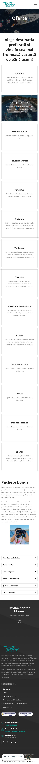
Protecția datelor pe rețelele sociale (15, 703)
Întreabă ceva (7, 707)
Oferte (5, 693)
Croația (19, 393)
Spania (19, 452)
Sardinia (19, 73)
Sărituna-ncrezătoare (11, 578)
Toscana (19, 277)
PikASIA (19, 335)
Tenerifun (20, 190)
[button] (19, 558)
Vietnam (19, 219)
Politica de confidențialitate (12, 700)
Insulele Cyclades (19, 364)
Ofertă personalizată (19, 102)
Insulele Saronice (19, 160)
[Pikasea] (9, 4)
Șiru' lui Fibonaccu (10, 585)
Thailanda (19, 248)
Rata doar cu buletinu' (11, 558)
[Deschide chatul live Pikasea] (28, 757)
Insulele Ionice (19, 131)
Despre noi (6, 689)
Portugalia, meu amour (19, 306)
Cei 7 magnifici (9, 572)
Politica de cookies (9, 696)
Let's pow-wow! (9, 592)
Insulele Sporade (19, 422)
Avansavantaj (8, 565)
